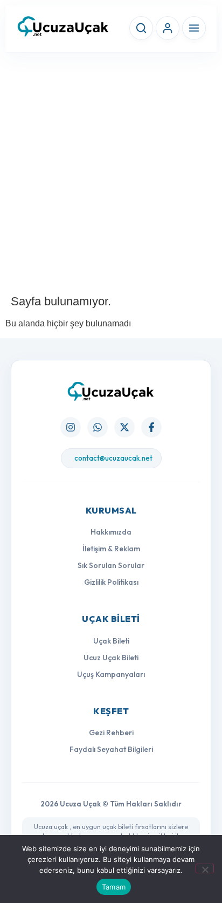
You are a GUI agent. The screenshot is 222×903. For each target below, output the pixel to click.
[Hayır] (205, 868)
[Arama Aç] (141, 28)
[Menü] (194, 28)
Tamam (114, 887)
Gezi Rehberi (111, 732)
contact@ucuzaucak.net (113, 458)
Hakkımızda (111, 532)
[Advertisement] (111, 174)
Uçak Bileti (111, 641)
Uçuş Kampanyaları (111, 674)
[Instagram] (70, 427)
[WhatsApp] (97, 427)
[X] (124, 427)
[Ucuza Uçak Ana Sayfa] (111, 391)
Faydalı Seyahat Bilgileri (111, 749)
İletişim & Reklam (111, 548)
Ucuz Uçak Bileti (111, 657)
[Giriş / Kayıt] (167, 28)
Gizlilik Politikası (111, 582)
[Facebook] (151, 427)
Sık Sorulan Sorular (111, 565)
